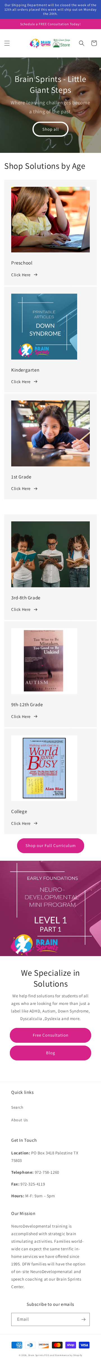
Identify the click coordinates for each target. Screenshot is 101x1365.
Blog (50, 1052)
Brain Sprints (36, 1355)
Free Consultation (50, 1035)
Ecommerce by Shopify (68, 1355)
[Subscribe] (83, 1319)
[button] (7, 43)
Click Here (21, 274)
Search (17, 1107)
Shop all (50, 129)
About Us (19, 1119)
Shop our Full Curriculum (51, 845)
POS (46, 1355)
